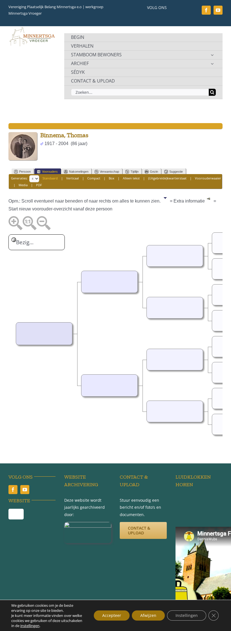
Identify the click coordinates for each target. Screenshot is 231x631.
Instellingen (187, 615)
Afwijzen (148, 615)
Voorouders (50, 171)
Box (111, 178)
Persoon (25, 171)
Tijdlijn (134, 171)
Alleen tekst (131, 178)
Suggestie (176, 171)
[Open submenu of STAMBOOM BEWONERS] (212, 55)
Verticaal (72, 178)
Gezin (154, 171)
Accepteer (111, 615)
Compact (93, 178)
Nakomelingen (78, 171)
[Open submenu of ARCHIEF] (212, 63)
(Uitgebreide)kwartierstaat (167, 178)
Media (23, 185)
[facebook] (206, 10)
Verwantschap (109, 171)
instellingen (29, 625)
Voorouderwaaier (208, 178)
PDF (39, 185)
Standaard (50, 178)
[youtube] (218, 10)
